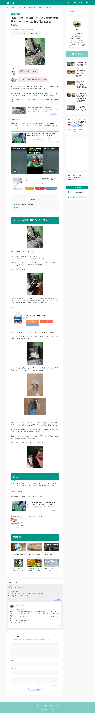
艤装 (29, 29)
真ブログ (12, 2)
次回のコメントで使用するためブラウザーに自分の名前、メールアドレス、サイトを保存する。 (35, 684)
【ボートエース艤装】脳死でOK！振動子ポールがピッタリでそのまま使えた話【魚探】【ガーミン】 (42, 134)
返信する (57, 599)
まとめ (17, 207)
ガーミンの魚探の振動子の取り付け (24, 204)
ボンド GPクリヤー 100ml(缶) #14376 (36, 315)
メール (13, 668)
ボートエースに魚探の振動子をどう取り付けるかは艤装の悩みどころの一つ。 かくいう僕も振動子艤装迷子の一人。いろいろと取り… (42, 138)
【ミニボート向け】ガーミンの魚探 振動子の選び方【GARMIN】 (29, 258)
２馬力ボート (25, 29)
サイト (12, 676)
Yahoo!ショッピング (32, 324)
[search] (86, 11)
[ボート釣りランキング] (15, 518)
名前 (13, 660)
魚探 (75, 2)
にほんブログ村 (15, 523)
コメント (13, 642)
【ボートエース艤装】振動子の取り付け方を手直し (41, 107)
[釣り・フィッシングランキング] (23, 518)
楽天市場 (46, 321)
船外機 (86, 2)
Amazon (32, 321)
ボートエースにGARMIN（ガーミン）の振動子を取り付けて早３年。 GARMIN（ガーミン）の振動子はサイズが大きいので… (42, 110)
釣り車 (80, 2)
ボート (69, 2)
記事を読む (53, 113)
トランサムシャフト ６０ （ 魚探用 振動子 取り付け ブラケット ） (41, 180)
